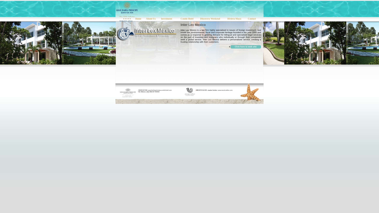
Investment (166, 18)
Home (138, 18)
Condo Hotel (187, 18)
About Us (151, 18)
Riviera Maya (234, 18)
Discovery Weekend (210, 18)
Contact (252, 18)
